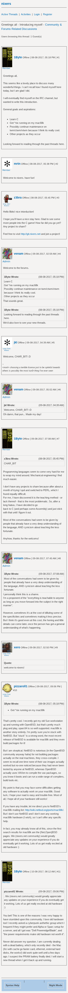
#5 (53, 342)
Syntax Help (12, 985)
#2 (56, 164)
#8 (59, 558)
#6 (59, 389)
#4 (59, 253)
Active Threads (9, 14)
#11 (59, 871)
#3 (58, 197)
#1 (58, 57)
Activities (26, 14)
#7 (58, 438)
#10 (15, 690)
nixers (6, 3)
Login (37, 14)
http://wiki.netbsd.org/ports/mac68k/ (44, 810)
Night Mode (55, 985)
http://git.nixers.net (30, 233)
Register (47, 14)
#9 (56, 647)
